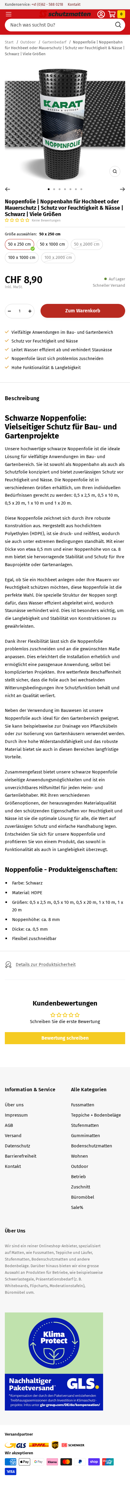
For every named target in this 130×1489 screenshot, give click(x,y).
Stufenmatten (85, 1125)
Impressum (16, 1115)
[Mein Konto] (101, 14)
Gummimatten (85, 1135)
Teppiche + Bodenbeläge (96, 1115)
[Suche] (65, 25)
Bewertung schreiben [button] (65, 1038)
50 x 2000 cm (86, 244)
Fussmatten (82, 1105)
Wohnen (79, 1156)
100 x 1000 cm (21, 257)
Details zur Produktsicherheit (46, 964)
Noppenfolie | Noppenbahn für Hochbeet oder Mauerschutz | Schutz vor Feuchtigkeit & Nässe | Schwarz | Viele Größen (65, 48)
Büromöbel (82, 1197)
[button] (17, 220)
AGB (9, 1125)
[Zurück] (7, 189)
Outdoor (28, 42)
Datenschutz (17, 1146)
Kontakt (74, 4)
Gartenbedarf (54, 42)
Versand (13, 1135)
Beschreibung (22, 398)
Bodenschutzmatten (91, 1146)
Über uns (14, 1105)
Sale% (77, 1207)
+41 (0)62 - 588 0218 (47, 4)
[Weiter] (122, 189)
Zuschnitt (80, 1187)
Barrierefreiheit (20, 1156)
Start (10, 42)
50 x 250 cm (19, 244)
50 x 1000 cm (52, 244)
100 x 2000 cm (58, 257)
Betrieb (78, 1176)
